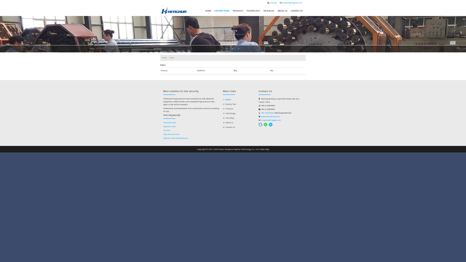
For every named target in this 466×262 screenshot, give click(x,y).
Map (267, 149)
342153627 (260, 124)
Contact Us (297, 10)
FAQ (271, 71)
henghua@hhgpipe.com (292, 2)
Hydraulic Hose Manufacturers (175, 138)
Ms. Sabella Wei (270, 124)
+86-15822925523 (268, 113)
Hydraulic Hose (169, 126)
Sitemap (273, 2)
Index (235, 49)
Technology (253, 10)
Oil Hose (166, 130)
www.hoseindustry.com (270, 116)
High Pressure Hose (171, 134)
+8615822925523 (265, 124)
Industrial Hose (169, 122)
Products (238, 10)
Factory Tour (222, 10)
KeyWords (201, 71)
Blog (235, 71)
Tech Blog (268, 10)
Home (208, 10)
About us (282, 10)
